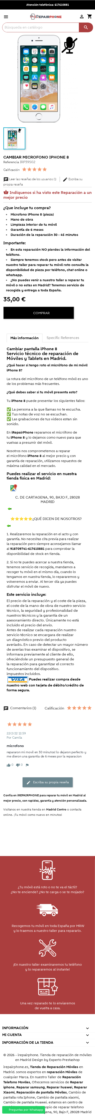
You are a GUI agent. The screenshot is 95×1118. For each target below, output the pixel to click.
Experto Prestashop (64, 1059)
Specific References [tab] (63, 337)
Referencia (11, 162)
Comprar (41, 313)
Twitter (28, 1022)
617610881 (62, 5)
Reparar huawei (59, 1087)
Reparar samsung (30, 1087)
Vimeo (57, 1022)
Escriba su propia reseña (47, 782)
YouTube (38, 1022)
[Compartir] (7, 326)
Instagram (66, 1022)
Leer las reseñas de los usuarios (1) (30, 179)
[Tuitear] (15, 326)
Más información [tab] (24, 338)
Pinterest (47, 1022)
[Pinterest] (23, 326)
